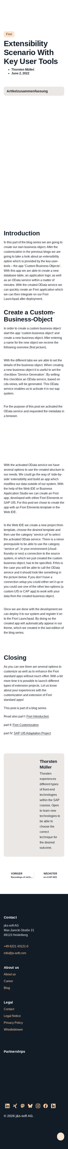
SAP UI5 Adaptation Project (32, 733)
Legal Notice (12, 1016)
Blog (7, 988)
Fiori (9, 34)
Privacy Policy (13, 1022)
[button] (60, 8)
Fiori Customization (26, 725)
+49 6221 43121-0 (16, 946)
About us (10, 974)
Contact (9, 1009)
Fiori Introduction (37, 716)
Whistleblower (13, 1029)
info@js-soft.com (15, 953)
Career (8, 981)
